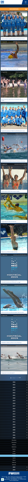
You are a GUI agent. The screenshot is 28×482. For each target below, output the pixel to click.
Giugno (14, 453)
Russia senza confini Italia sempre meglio (10, 191)
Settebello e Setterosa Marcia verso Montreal (11, 342)
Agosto (14, 449)
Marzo (14, 460)
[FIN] (12, 2)
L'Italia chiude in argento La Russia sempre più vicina (13, 38)
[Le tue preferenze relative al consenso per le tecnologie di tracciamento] (2, 479)
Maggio (14, 455)
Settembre (14, 446)
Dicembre (14, 440)
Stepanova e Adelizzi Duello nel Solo (9, 251)
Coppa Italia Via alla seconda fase (8, 221)
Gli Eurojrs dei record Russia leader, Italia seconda (12, 312)
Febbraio (14, 462)
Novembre (14, 442)
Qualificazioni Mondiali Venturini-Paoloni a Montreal (13, 161)
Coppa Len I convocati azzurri (8, 372)
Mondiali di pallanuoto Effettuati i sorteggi (10, 282)
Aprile (14, 458)
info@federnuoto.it (5, 479)
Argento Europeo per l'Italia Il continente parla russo (13, 130)
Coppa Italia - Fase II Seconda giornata (9, 69)
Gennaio (14, 464)
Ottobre (14, 444)
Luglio (14, 451)
